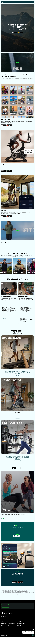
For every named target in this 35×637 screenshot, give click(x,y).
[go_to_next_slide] (3, 518)
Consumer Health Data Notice (21, 623)
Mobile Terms (19, 625)
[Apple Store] (14, 32)
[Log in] (31, 2)
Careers (2, 625)
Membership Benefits (11, 623)
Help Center (10, 621)
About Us (2, 621)
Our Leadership (3, 623)
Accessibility (19, 621)
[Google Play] (20, 32)
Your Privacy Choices (20, 627)
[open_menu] (32, 2)
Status (9, 625)
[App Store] (3, 125)
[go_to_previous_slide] (1, 518)
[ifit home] (3, 2)
